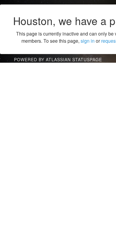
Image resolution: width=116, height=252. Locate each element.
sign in (88, 40)
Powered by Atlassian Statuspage (58, 59)
